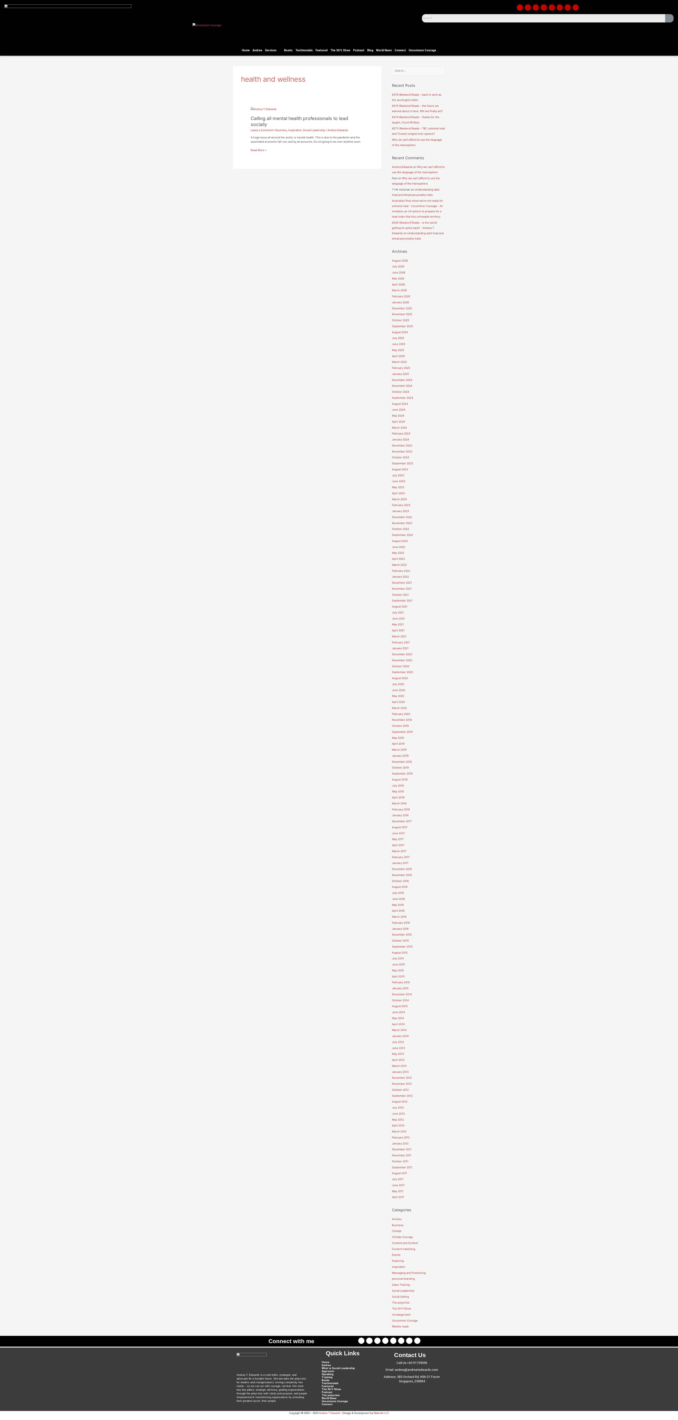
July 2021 (398, 612)
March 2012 (399, 1131)
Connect (400, 50)
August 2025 (400, 332)
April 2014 (398, 1024)
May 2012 (398, 1119)
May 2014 (398, 1018)
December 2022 (402, 517)
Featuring (398, 1261)
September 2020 (402, 672)
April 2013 (398, 1060)
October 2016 (400, 881)
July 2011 (397, 1179)
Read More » (258, 150)
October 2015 (400, 940)
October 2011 (400, 1161)
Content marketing (403, 1249)
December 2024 (402, 380)
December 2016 (402, 869)
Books (288, 50)
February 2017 (401, 857)
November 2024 (402, 385)
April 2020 (398, 702)
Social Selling (400, 1296)
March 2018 (399, 803)
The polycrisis (401, 1302)
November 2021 (402, 588)
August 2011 (399, 1173)
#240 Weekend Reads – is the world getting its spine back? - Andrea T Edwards (414, 228)
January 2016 (400, 928)
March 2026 (399, 290)
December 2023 (402, 445)
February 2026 (401, 296)
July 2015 (398, 958)
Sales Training (401, 1284)
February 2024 (401, 433)
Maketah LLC (381, 1413)
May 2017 (398, 839)
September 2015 (402, 946)
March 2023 (399, 499)
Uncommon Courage (422, 50)
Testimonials (304, 50)
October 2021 (400, 594)
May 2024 (398, 415)
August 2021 (400, 606)
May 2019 (398, 738)
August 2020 (400, 678)
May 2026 (398, 278)
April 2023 (398, 493)
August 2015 (400, 952)
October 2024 (400, 391)
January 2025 (400, 374)
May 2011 (397, 1191)
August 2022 (400, 541)
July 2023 (398, 475)
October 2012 (400, 1089)
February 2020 (401, 714)
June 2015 (398, 964)
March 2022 (399, 564)
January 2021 (400, 648)
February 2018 (401, 809)
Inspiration (295, 130)
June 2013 (398, 1048)
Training (327, 1377)
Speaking (328, 1374)
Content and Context (405, 1243)
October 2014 (400, 1000)
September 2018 (402, 773)
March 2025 (399, 362)
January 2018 (400, 815)
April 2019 (398, 743)
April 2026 (398, 284)
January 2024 (400, 439)
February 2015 (401, 982)
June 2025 (398, 344)
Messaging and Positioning (409, 1273)
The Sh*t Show (340, 50)
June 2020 (398, 690)
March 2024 (399, 427)
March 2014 (399, 1030)
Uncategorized (401, 1314)
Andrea (257, 50)
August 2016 (400, 887)
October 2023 (400, 457)
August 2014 (400, 1006)
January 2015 (400, 988)
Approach (328, 1371)
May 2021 (398, 624)
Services (270, 50)
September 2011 (402, 1167)
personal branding (403, 1278)
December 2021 (402, 582)
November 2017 (402, 821)
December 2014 (402, 994)
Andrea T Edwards (329, 1413)
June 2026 (398, 272)
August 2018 (400, 779)
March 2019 (399, 749)
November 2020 (402, 660)
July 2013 (398, 1042)
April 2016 (398, 910)
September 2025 (402, 326)
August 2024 (400, 403)
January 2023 (400, 511)
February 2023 (401, 505)
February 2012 (401, 1137)
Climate (397, 1231)
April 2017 (398, 845)
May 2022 (398, 552)
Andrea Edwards (402, 167)
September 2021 (402, 600)
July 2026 (398, 266)
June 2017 (398, 833)
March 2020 (399, 708)
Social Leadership (314, 130)
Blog (370, 50)
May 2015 (398, 970)
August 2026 (400, 260)
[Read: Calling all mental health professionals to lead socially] (263, 109)
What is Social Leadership (338, 1368)
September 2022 (402, 535)
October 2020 (400, 666)
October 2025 (400, 320)
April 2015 (398, 976)
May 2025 (398, 350)
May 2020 (398, 696)
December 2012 (402, 1077)
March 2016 (399, 916)
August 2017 (400, 827)
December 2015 (402, 934)
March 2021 (399, 636)
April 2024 (398, 421)
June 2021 (398, 618)
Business (281, 130)
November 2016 (402, 875)
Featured (322, 50)
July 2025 (398, 338)
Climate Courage (402, 1237)
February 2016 (401, 922)
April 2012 (398, 1125)
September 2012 (402, 1095)
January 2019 (400, 755)
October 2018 (400, 767)
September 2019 (402, 732)
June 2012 (398, 1113)
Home (246, 50)
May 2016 (398, 905)
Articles (397, 1219)
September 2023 (402, 463)
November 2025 (402, 314)
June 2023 (398, 481)
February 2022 (401, 570)
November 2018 (402, 761)
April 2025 (398, 356)
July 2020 (398, 684)
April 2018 (398, 797)
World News (384, 50)
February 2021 (401, 642)
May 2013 (398, 1054)
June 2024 (398, 409)
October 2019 (400, 725)
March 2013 (399, 1066)
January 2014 (400, 1036)
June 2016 (398, 899)
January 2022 (400, 576)
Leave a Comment (262, 130)
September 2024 (402, 397)
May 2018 (398, 791)
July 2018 (398, 785)
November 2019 (402, 719)
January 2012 (400, 1143)
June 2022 (398, 547)
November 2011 (401, 1155)
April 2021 (398, 630)
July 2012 (398, 1107)
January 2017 (400, 863)
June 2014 (398, 1012)
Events (396, 1255)
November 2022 (402, 523)
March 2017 (399, 851)
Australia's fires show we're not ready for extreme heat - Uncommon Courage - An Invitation (417, 206)
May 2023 (398, 487)
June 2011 (398, 1185)
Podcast (358, 50)
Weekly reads (400, 1326)
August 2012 (400, 1101)
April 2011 (398, 1197)
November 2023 (402, 451)
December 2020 (402, 654)
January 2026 (400, 302)
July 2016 (398, 893)
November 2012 (402, 1083)
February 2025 (401, 368)
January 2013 (400, 1072)
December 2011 (401, 1149)
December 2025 (402, 308)
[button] (273, 50)
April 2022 (398, 558)
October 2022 (400, 529)
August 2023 (400, 469)
